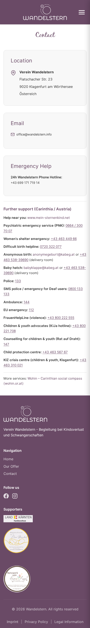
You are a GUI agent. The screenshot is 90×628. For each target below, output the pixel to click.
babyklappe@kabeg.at (41, 268)
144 (26, 302)
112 (31, 310)
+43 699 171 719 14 (25, 182)
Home (8, 459)
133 (18, 281)
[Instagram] (14, 496)
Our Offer (11, 466)
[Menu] (82, 12)
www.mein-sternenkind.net (48, 218)
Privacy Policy (36, 622)
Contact (10, 473)
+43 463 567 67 (55, 352)
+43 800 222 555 (60, 318)
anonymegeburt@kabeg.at (54, 254)
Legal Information (68, 622)
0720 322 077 (51, 247)
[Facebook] (6, 496)
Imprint (12, 622)
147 (6, 344)
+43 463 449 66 (64, 239)
